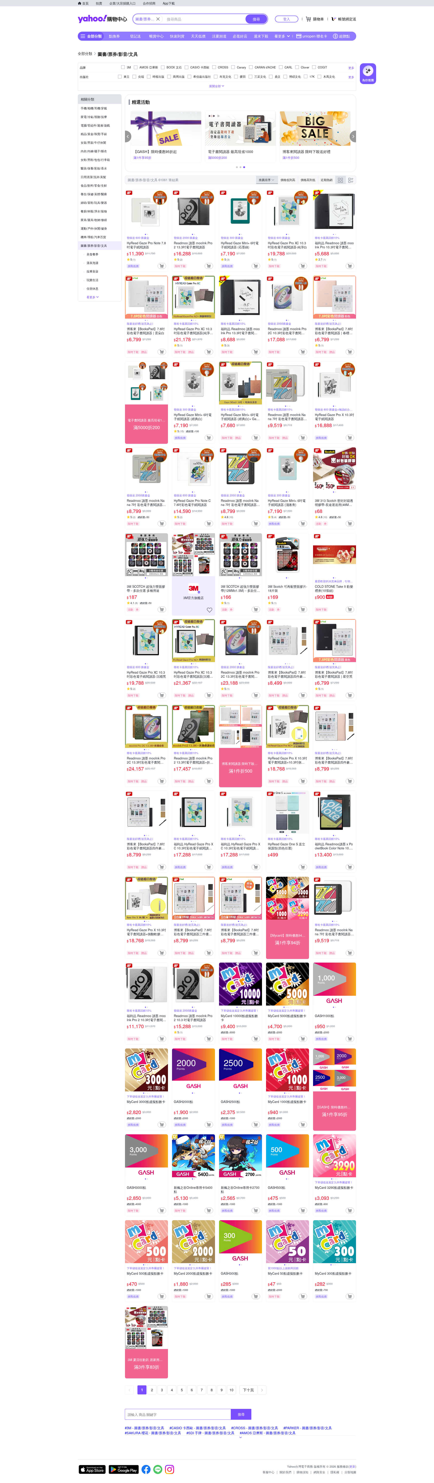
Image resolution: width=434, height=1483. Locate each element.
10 (231, 1389)
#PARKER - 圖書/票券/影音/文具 (307, 1427)
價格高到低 (308, 180)
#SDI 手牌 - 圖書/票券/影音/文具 (210, 1432)
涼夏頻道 (219, 36)
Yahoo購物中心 (102, 19)
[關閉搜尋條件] (158, 19)
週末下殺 (261, 36)
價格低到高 (288, 180)
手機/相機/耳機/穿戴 (94, 108)
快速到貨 (177, 36)
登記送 (135, 36)
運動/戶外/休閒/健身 (94, 228)
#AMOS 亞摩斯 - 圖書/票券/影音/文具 (268, 1432)
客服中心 (268, 1472)
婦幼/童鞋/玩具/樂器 (94, 202)
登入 (286, 18)
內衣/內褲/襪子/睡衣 (94, 151)
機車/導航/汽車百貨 (93, 237)
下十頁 (248, 1389)
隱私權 (334, 1472)
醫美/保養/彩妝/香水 (94, 168)
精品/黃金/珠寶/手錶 (94, 134)
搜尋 (241, 1414)
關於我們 (285, 1472)
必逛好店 (240, 36)
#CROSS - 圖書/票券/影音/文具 (254, 1427)
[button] (128, 136)
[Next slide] (165, 211)
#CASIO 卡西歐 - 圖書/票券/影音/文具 (198, 1427)
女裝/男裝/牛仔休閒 (93, 142)
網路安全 (319, 1472)
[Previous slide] (128, 211)
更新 (352, 1466)
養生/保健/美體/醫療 (94, 194)
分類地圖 (350, 1472)
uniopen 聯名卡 (314, 36)
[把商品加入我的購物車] (162, 266)
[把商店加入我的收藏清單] (209, 610)
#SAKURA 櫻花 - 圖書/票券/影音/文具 (153, 1432)
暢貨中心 (156, 36)
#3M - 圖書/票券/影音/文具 (144, 1427)
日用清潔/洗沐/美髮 (93, 177)
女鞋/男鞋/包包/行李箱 (95, 159)
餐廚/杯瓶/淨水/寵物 (94, 211)
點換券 (114, 36)
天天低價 (198, 36)
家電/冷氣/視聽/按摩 (94, 117)
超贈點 (344, 36)
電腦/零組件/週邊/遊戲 (95, 125)
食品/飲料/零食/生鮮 (94, 185)
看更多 (279, 36)
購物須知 (302, 1472)
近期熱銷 (327, 180)
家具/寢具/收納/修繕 (94, 220)
